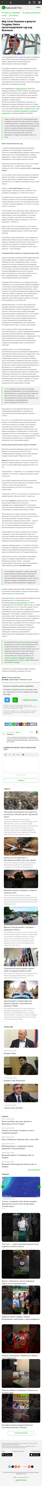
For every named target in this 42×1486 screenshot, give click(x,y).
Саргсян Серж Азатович (13, 1107)
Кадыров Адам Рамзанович (14, 1080)
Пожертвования (35, 1451)
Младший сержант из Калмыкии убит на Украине (18, 1156)
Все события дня (34, 1170)
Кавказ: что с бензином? (12, 12)
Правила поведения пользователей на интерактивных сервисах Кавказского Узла (21, 1473)
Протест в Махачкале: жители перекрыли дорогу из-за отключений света (18, 1282)
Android (26, 642)
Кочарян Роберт (10, 1053)
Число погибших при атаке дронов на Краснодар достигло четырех (17, 1122)
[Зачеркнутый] (18, 754)
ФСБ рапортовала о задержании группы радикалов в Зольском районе (17, 1147)
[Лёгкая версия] (10, 2)
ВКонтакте (29, 658)
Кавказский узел (21, 88)
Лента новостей (13, 15)
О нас (3, 1451)
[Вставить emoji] (23, 754)
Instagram (21, 658)
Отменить (21, 780)
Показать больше (20, 1433)
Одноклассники (10, 660)
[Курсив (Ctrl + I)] (10, 754)
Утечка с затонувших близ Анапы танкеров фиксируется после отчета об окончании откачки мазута (19, 1203)
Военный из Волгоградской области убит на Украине (19, 1165)
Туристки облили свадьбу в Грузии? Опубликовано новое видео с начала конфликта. (21, 1317)
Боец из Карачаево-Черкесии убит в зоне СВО (20, 1139)
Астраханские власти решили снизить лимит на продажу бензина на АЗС (19, 969)
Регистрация (21, 775)
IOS (32, 642)
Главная (4, 15)
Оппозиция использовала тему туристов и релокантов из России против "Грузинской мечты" (21, 814)
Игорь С (18, 732)
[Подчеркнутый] (14, 754)
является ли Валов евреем (18, 602)
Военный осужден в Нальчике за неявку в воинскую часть (20, 891)
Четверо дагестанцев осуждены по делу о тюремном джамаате (18, 1131)
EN (6, 2)
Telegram (8, 651)
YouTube (17, 662)
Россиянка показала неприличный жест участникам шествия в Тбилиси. (17, 1426)
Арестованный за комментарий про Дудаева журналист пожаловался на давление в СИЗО (18, 1003)
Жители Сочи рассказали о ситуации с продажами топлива (19, 928)
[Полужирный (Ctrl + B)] (6, 754)
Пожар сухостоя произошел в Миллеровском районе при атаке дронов (20, 858)
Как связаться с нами (18, 1451)
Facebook (14, 658)
